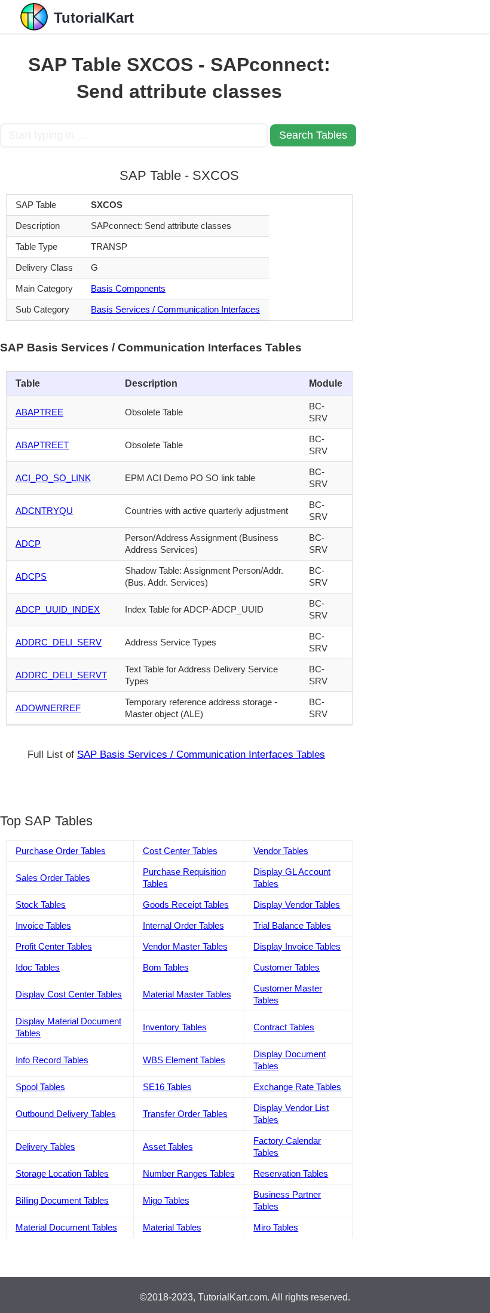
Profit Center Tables (54, 946)
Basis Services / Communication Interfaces (175, 309)
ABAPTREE (39, 412)
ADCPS (31, 576)
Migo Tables (166, 1200)
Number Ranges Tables (189, 1173)
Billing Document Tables (62, 1200)
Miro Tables (275, 1227)
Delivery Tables (45, 1146)
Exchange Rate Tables (297, 1087)
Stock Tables (41, 904)
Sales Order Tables (53, 878)
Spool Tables (40, 1087)
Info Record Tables (52, 1060)
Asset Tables (168, 1146)
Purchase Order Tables (61, 851)
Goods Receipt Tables (186, 904)
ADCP (28, 543)
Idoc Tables (38, 967)
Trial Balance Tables (292, 925)
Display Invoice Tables (297, 946)
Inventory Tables (175, 1027)
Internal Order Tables (183, 925)
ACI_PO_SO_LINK (53, 478)
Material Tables (172, 1227)
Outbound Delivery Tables (66, 1114)
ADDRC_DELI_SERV (59, 642)
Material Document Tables (66, 1227)
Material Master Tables (187, 994)
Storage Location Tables (62, 1173)
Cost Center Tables (180, 851)
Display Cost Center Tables (69, 994)
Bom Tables (166, 967)
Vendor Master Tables (185, 946)
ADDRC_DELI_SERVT (61, 675)
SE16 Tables (167, 1087)
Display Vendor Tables (296, 904)
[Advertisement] (424, 212)
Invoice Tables (43, 925)
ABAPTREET (42, 445)
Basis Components (128, 288)
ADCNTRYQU (44, 511)
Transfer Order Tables (185, 1114)
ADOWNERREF (48, 708)
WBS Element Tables (184, 1060)
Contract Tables (283, 1027)
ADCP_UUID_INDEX (58, 609)
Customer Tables (286, 967)
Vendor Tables (280, 851)
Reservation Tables (290, 1173)
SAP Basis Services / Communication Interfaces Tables (201, 754)
